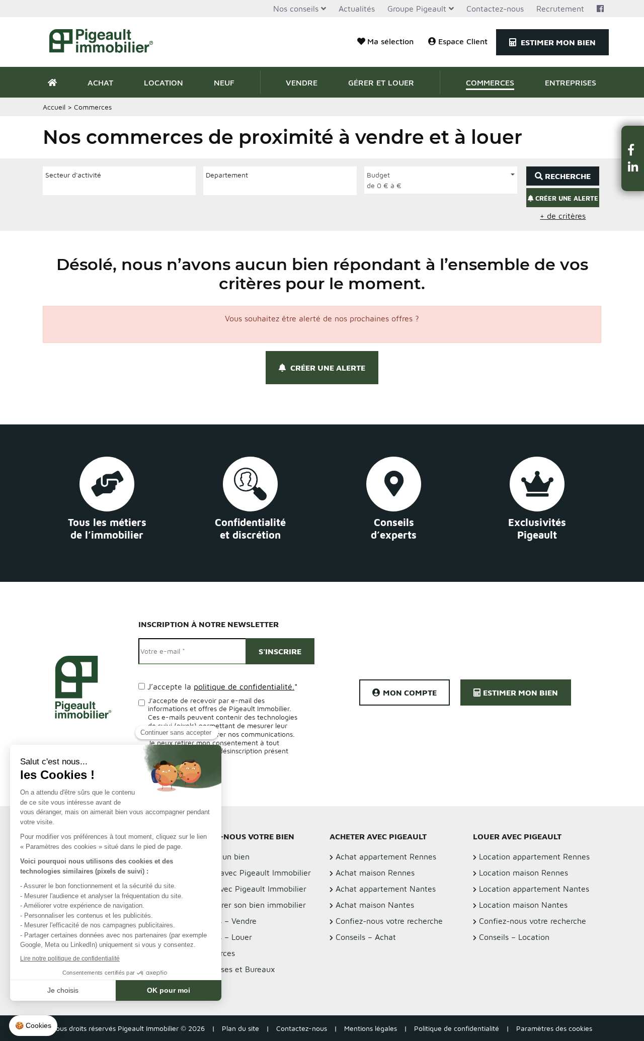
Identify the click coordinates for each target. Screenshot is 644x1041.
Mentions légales (370, 1028)
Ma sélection (390, 41)
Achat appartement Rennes (386, 856)
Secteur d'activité (73, 174)
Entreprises (570, 82)
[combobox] (119, 187)
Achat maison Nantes (375, 904)
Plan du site (240, 1028)
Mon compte (410, 692)
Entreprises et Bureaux (233, 969)
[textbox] (48, 186)
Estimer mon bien (557, 42)
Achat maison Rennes (375, 872)
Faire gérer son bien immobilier (249, 904)
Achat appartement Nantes (386, 888)
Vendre (301, 82)
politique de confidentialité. (244, 686)
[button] (633, 149)
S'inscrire (280, 651)
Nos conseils (295, 8)
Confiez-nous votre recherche (389, 920)
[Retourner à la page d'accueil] (107, 42)
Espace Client (463, 41)
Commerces (490, 82)
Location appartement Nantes (534, 888)
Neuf (224, 82)
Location (163, 82)
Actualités (357, 8)
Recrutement (560, 8)
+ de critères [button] (563, 215)
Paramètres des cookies (554, 1028)
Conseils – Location (514, 936)
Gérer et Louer (381, 82)
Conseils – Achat (366, 936)
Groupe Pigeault (416, 8)
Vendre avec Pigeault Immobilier (251, 872)
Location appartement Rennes (534, 856)
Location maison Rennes (523, 872)
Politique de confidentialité (456, 1028)
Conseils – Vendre (224, 920)
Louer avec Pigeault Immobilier (249, 888)
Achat (100, 82)
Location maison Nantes (523, 904)
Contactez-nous (495, 8)
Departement (227, 174)
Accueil (54, 107)
